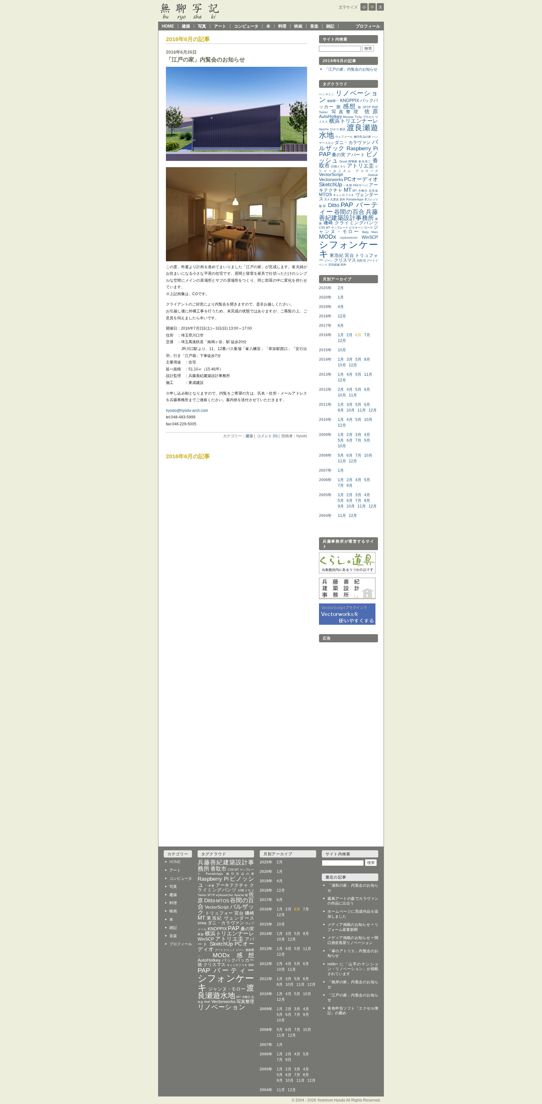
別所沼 (361, 260)
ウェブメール (344, 136)
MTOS (325, 194)
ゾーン (328, 260)
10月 (342, 350)
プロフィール (368, 26)
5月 (358, 359)
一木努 (347, 185)
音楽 (314, 26)
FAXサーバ (360, 185)
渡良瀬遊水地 (348, 131)
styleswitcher (349, 237)
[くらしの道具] (347, 572)
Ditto (333, 205)
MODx (327, 236)
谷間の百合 (349, 212)
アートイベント (225, 950)
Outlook (373, 175)
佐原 (371, 111)
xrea (352, 161)
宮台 (349, 255)
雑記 (330, 26)
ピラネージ (356, 227)
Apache (324, 129)
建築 (186, 26)
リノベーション (348, 96)
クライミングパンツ (356, 222)
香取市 (218, 869)
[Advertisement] (344, 738)
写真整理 (346, 111)
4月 (341, 307)
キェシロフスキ (343, 195)
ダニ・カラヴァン (353, 142)
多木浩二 (365, 161)
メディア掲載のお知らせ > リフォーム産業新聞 (352, 927)
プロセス (368, 117)
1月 (341, 297)
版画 (322, 206)
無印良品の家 (362, 136)
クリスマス (345, 260)
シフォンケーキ (348, 249)
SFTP (366, 107)
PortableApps (355, 199)
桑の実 (338, 154)
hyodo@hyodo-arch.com (187, 410)
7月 (367, 335)
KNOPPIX (349, 100)
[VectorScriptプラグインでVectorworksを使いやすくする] (347, 623)
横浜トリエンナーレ (353, 121)
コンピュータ (246, 26)
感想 (349, 106)
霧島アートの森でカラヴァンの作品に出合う (352, 901)
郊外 (343, 264)
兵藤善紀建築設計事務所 (348, 215)
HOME (168, 26)
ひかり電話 (338, 129)
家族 (201, 934)
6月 (341, 325)
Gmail (343, 161)
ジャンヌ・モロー (348, 229)
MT (347, 190)
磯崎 (328, 222)
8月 (367, 359)
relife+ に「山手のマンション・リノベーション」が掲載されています (352, 969)
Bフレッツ (371, 199)
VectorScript (331, 174)
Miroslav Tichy (352, 117)
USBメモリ (338, 166)
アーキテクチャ (232, 885)
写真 (202, 26)
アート (220, 26)
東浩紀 (336, 255)
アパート (356, 154)
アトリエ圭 (360, 166)
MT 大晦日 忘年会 (365, 190)
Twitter (323, 112)
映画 (298, 26)
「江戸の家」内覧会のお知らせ (205, 59)
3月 (350, 359)
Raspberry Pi (362, 148)
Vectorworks (331, 179)
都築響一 (333, 101)
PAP (325, 154)
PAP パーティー (348, 208)
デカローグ (367, 170)
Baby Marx (370, 232)
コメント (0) (267, 436)
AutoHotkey (330, 116)
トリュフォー (219, 913)
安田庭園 (334, 264)
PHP (375, 107)
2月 (341, 288)
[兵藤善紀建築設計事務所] (347, 598)
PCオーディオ (361, 179)
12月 (342, 316)
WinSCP (370, 237)
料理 (282, 26)
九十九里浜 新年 (334, 199)
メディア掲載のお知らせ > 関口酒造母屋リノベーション (352, 940)
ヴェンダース (239, 918)
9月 (367, 440)
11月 (368, 374)
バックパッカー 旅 (226, 962)
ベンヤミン (326, 94)
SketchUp (330, 185)
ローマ (368, 227)
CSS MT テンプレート (333, 227)
